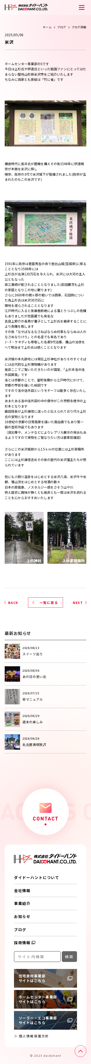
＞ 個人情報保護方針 (31, 1036)
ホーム (47, 27)
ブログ (61, 27)
